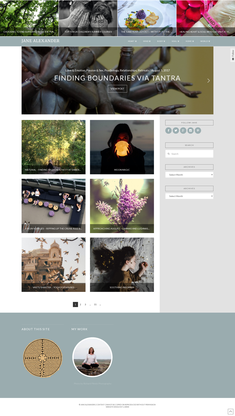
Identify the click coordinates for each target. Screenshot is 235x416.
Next (228, 18)
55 (95, 304)
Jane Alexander (40, 41)
